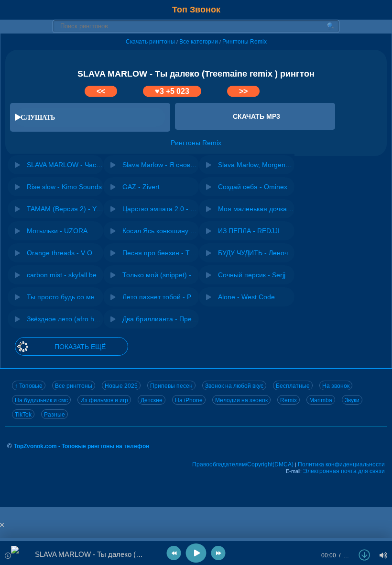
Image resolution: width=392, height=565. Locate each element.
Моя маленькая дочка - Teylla (256, 209)
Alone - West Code (246, 297)
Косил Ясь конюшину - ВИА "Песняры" (160, 231)
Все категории (198, 41)
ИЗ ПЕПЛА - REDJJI (249, 231)
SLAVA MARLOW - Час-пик (65, 165)
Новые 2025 (121, 386)
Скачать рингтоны (150, 41)
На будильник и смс (41, 400)
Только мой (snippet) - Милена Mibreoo (160, 275)
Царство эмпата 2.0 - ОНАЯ (160, 209)
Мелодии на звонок (241, 400)
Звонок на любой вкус (234, 386)
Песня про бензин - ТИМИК (160, 253)
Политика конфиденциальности (341, 464)
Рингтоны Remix (244, 41)
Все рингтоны (73, 386)
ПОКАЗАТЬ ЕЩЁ (80, 346)
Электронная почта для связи (344, 471)
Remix (288, 400)
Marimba (320, 400)
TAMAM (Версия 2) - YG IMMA (65, 209)
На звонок (335, 386)
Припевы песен (171, 386)
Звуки (352, 400)
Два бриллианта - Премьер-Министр (160, 319)
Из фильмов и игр (104, 400)
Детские (152, 400)
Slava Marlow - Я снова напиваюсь (160, 165)
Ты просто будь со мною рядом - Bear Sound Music (65, 297)
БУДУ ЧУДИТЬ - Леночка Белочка (256, 253)
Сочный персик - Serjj (251, 275)
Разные (54, 414)
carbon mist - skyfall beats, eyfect (65, 275)
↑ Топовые (29, 386)
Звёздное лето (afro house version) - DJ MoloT (65, 319)
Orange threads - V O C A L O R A (65, 253)
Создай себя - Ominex (252, 187)
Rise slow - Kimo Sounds (64, 187)
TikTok (23, 414)
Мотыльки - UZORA (57, 231)
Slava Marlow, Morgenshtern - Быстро (256, 165)
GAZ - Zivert (141, 187)
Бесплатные (293, 386)
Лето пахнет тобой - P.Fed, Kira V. (160, 297)
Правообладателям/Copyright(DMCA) (243, 464)
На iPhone (189, 400)
